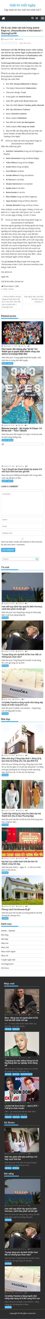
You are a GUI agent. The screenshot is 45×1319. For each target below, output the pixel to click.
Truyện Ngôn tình (8, 959)
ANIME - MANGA (8, 289)
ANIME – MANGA (8, 930)
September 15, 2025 (10, 346)
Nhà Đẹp (5, 775)
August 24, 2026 (8, 603)
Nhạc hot (4, 943)
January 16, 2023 (12, 1154)
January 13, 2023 (12, 1015)
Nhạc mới (5, 947)
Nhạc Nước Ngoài (8, 951)
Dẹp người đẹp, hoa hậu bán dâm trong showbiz (33, 299)
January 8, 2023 (11, 1103)
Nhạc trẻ (4, 955)
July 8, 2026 (7, 699)
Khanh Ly (20, 39)
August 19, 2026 (8, 651)
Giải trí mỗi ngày (23, 5)
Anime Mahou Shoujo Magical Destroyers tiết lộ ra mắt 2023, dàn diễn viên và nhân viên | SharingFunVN (11, 301)
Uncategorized (7, 964)
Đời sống (5, 618)
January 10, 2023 (12, 1058)
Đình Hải (23, 346)
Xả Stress (5, 968)
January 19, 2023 (9, 466)
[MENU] (42, 18)
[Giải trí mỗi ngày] (3, 18)
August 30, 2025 (8, 425)
